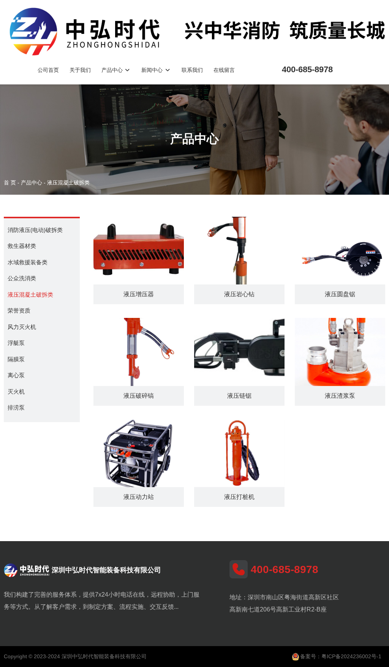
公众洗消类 (22, 278)
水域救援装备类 (27, 262)
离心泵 (16, 375)
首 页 (10, 182)
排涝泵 (16, 407)
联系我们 (192, 70)
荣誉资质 (19, 310)
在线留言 (224, 70)
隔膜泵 (16, 359)
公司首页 (48, 70)
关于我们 (80, 70)
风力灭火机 (22, 327)
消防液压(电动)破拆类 (35, 230)
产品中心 (112, 70)
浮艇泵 (16, 343)
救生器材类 (22, 246)
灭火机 (16, 391)
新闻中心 (152, 70)
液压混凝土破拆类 (30, 294)
